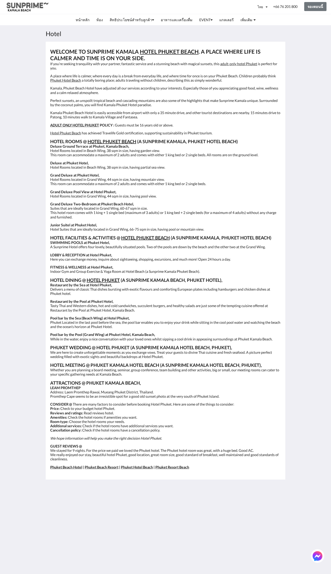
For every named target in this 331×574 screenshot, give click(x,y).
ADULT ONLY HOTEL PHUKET (74, 125)
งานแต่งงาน (177, 522)
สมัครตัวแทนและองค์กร (181, 539)
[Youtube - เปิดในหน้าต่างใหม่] (276, 501)
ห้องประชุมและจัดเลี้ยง (182, 528)
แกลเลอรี (175, 518)
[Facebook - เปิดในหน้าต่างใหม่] (226, 501)
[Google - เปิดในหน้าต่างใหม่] (239, 501)
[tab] (146, 492)
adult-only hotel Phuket (238, 64)
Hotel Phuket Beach (65, 133)
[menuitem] (83, 19)
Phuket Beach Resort (101, 467)
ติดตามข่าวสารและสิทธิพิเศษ (144, 501)
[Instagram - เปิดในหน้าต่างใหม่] (251, 501)
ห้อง (171, 503)
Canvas (275, 561)
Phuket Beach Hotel (66, 467)
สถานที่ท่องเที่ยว (180, 534)
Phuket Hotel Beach (65, 80)
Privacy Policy (139, 511)
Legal (133, 522)
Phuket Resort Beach (172, 467)
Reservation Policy (143, 507)
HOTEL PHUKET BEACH (169, 51)
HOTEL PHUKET (103, 280)
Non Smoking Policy (144, 518)
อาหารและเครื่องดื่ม (184, 514)
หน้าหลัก (175, 499)
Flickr (172, 545)
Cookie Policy (139, 514)
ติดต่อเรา (175, 549)
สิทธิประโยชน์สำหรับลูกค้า (184, 509)
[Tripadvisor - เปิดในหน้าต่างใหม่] (263, 501)
